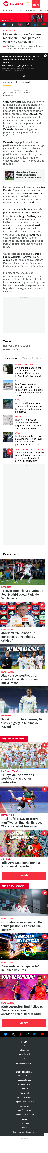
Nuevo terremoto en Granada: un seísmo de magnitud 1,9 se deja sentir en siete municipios (8, 420)
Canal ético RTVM (24, 1110)
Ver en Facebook (5, 1035)
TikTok (28, 24)
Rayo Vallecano (9, 771)
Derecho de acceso (24, 1097)
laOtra (24, 1059)
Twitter (12, 24)
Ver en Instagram (20, 1034)
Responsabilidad (24, 1080)
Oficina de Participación (24, 1115)
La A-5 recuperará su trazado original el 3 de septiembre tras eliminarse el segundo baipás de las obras (8, 385)
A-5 (16, 381)
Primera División (10, 349)
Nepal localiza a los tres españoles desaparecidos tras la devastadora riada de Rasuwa (8, 404)
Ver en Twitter (13, 1035)
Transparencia (24, 1084)
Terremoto (20, 417)
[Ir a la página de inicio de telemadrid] (13, 3)
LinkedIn (36, 24)
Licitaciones (24, 1106)
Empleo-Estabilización (24, 1102)
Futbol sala (7, 815)
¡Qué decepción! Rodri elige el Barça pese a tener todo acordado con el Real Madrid (24, 987)
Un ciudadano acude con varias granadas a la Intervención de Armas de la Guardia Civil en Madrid (8, 369)
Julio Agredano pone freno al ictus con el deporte (24, 843)
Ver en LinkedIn (35, 1034)
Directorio (24, 1089)
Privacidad (24, 1119)
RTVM (24, 1042)
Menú (44, 4)
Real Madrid (9, 31)
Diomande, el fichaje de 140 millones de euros (24, 946)
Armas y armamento (25, 365)
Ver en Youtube (42, 1034)
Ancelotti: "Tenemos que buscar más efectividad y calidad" (22, 614)
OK (24, 76)
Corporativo (24, 1072)
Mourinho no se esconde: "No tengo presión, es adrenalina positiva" (24, 902)
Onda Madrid (30, 10)
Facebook (4, 24)
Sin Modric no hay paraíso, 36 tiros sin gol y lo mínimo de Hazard (24, 699)
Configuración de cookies (24, 1132)
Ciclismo (6, 859)
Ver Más (24, 876)
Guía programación (24, 1063)
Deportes (6, 587)
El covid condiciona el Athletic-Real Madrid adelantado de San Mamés (9, 175)
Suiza (17, 433)
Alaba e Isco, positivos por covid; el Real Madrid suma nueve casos (22, 656)
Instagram (20, 24)
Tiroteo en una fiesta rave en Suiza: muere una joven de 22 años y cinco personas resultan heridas (8, 437)
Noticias (7, 10)
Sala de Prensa (24, 1076)
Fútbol (18, 346)
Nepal (18, 400)
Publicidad (24, 1093)
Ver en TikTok (27, 1035)
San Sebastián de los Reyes (29, 449)
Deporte (26, 346)
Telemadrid (24, 1050)
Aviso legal (24, 1123)
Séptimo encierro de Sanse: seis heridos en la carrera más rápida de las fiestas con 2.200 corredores (8, 453)
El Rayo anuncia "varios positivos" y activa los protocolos (24, 755)
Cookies (24, 1128)
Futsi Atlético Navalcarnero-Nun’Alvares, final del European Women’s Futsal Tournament (24, 799)
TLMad (18, 10)
